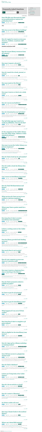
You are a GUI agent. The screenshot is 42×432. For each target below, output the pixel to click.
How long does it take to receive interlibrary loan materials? (12, 219)
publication (22, 22)
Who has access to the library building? (14, 30)
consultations (19, 346)
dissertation (19, 189)
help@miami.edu (12, 379)
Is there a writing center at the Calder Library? (13, 229)
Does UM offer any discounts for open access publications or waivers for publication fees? (13, 19)
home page (24, 367)
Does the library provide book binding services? (14, 240)
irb (18, 424)
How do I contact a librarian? (11, 393)
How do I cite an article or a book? (12, 384)
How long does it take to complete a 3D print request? (14, 322)
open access (19, 22)
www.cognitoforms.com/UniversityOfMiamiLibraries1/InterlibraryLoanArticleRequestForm (13, 172)
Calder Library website (18, 57)
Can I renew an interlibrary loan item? (14, 177)
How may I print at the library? (11, 83)
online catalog (22, 161)
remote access (22, 44)
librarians (23, 395)
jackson (19, 44)
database (23, 366)
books (19, 75)
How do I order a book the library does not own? (13, 166)
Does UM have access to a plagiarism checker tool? (13, 354)
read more (25, 48)
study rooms (19, 95)
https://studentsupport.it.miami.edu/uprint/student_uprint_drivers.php (14, 88)
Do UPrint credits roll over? (10, 403)
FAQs (8, 5)
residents (25, 44)
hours (19, 31)
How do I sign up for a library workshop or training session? (14, 344)
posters (26, 210)
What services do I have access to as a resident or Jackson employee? (13, 197)
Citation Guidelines (20, 387)
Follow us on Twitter (32, 12)
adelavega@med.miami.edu (22, 416)
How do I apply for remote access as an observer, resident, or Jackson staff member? (14, 40)
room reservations (20, 273)
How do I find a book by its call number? (14, 157)
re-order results (24, 15)
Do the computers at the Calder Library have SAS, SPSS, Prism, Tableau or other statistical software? (14, 133)
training (25, 104)
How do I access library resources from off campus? (14, 52)
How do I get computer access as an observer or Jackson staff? (13, 260)
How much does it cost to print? (11, 250)
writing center (19, 232)
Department (5, 5)
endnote (23, 104)
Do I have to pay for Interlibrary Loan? (13, 302)
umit (23, 377)
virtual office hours (19, 426)
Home (2, 5)
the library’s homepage (14, 77)
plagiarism (19, 357)
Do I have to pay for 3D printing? (12, 293)
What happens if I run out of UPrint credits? (13, 311)
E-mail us (31, 9)
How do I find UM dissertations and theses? (13, 186)
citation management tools (14, 388)
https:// (2, 172)
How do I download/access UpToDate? (14, 112)
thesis (22, 189)
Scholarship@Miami (4, 191)
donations (19, 415)
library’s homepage (5, 397)
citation (19, 386)
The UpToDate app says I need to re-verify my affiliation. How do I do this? (14, 122)
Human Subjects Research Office (14, 425)
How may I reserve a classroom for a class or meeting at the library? (13, 271)
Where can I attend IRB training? (12, 422)
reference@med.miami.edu (5, 349)
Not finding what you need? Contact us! (7, 431)
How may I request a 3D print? (11, 63)
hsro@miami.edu (10, 426)
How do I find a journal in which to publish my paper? (12, 282)
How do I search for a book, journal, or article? (14, 73)
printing (19, 84)
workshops (3, 274)
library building (22, 31)
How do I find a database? (10, 365)
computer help (20, 104)
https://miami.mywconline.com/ (6, 235)
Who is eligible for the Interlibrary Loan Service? (14, 333)
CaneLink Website (15, 317)
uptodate (23, 113)
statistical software (4, 137)
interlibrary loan (22, 169)
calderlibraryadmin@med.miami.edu (8, 276)
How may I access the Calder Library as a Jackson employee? (14, 146)
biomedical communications (21, 210)
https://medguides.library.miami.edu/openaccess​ (8, 287)
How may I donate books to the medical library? (14, 412)
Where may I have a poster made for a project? (13, 208)
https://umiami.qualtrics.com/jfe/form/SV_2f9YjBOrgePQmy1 (9, 152)
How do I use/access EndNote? (11, 103)
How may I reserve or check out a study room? (14, 93)
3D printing (19, 294)
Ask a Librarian (9, 288)
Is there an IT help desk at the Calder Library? (13, 374)
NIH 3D (23, 66)
